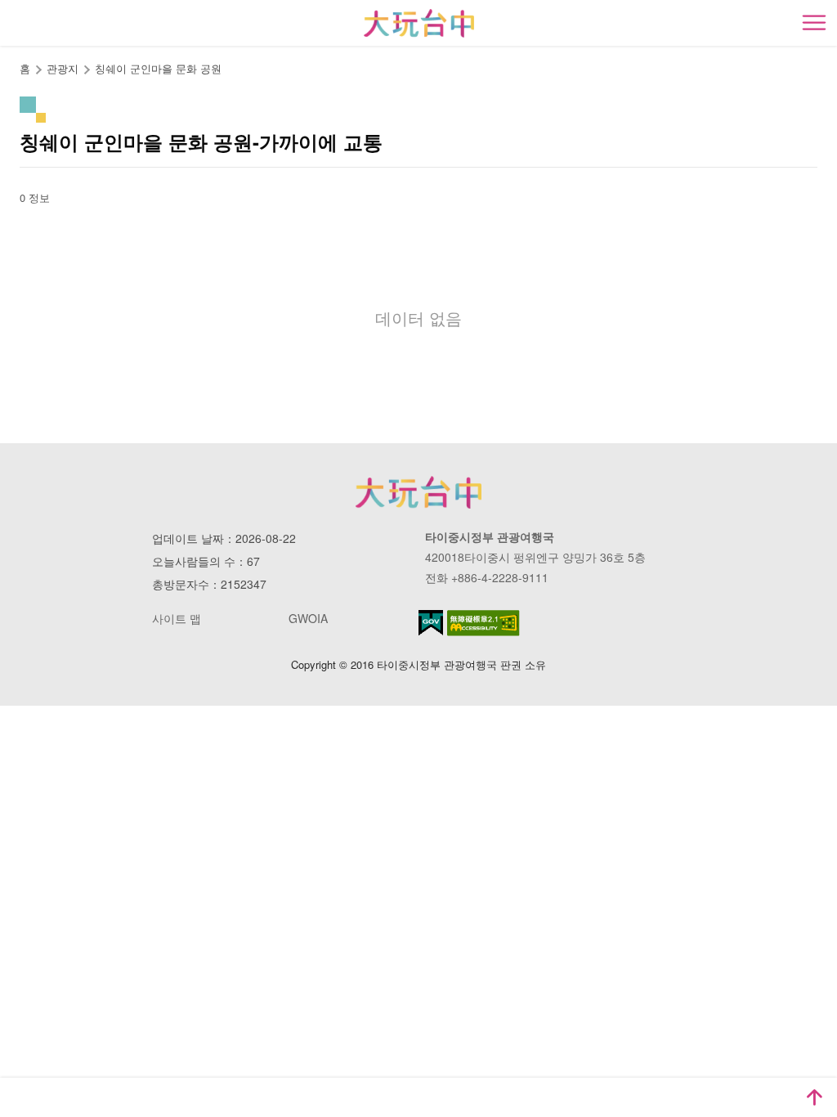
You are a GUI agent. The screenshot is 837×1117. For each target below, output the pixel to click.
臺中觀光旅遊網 (419, 23)
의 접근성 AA (483, 623)
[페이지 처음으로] (814, 1097)
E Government (430, 622)
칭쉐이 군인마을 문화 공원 (158, 68)
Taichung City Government (418, 492)
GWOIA (308, 618)
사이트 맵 (176, 618)
